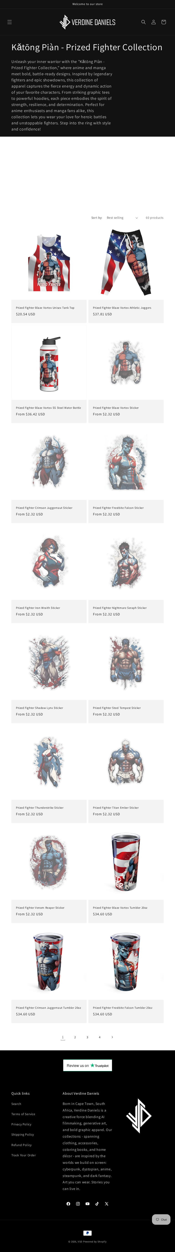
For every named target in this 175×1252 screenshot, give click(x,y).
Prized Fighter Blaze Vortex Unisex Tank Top (45, 308)
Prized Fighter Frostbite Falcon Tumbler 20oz (122, 1008)
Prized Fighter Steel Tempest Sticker (117, 708)
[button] (10, 22)
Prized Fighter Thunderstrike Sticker (40, 808)
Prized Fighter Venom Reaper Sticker (40, 908)
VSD (80, 1241)
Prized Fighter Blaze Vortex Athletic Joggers (122, 308)
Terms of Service (23, 1114)
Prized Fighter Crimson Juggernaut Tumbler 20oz (48, 1008)
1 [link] (63, 1037)
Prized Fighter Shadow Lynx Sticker (39, 708)
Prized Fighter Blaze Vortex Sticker (116, 408)
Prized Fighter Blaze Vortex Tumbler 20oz (120, 908)
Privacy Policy (21, 1124)
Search (16, 1104)
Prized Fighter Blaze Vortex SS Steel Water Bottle (48, 408)
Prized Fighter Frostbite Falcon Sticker (118, 508)
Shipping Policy (22, 1134)
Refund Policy (21, 1145)
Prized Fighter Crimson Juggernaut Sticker (44, 508)
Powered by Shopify (95, 1241)
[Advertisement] (87, 171)
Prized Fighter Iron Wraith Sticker (38, 608)
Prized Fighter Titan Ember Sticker (116, 808)
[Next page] (112, 1037)
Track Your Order (23, 1155)
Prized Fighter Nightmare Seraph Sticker (120, 608)
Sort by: (96, 218)
